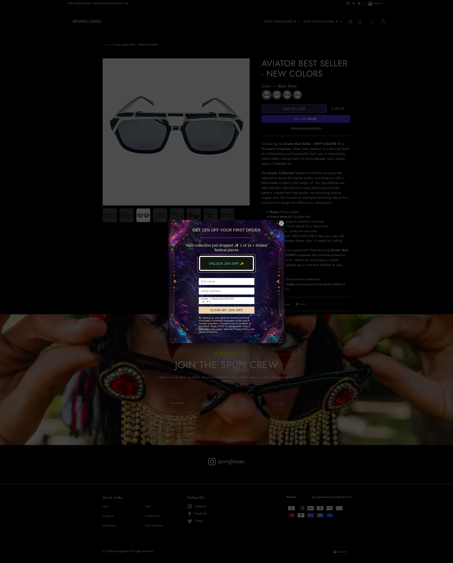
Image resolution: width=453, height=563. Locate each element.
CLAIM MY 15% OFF (226, 310)
